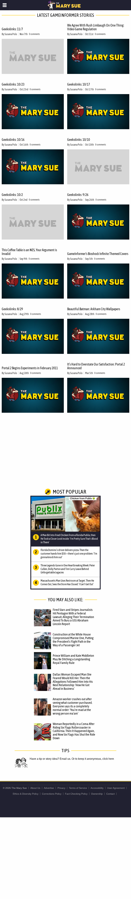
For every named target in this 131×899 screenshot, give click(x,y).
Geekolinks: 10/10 (78, 140)
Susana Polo (11, 34)
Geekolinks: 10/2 (12, 195)
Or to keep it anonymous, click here (93, 758)
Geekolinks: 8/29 (12, 309)
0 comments (34, 34)
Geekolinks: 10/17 (78, 84)
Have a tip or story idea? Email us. (50, 758)
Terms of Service (78, 788)
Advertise (49, 788)
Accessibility (97, 788)
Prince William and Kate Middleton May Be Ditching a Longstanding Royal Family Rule (73, 659)
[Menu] (4, 5)
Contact (110, 793)
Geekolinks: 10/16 (13, 140)
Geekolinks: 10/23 (13, 84)
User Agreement (116, 788)
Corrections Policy (51, 793)
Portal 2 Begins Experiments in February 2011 (30, 368)
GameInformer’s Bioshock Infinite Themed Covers (97, 254)
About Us (35, 788)
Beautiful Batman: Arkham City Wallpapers (93, 309)
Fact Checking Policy (76, 793)
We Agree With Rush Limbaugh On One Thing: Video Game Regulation (95, 27)
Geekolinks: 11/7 (12, 29)
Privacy (61, 788)
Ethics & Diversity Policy (25, 793)
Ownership (97, 793)
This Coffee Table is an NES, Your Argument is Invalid (29, 252)
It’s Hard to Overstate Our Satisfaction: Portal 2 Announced (96, 366)
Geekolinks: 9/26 (77, 195)
